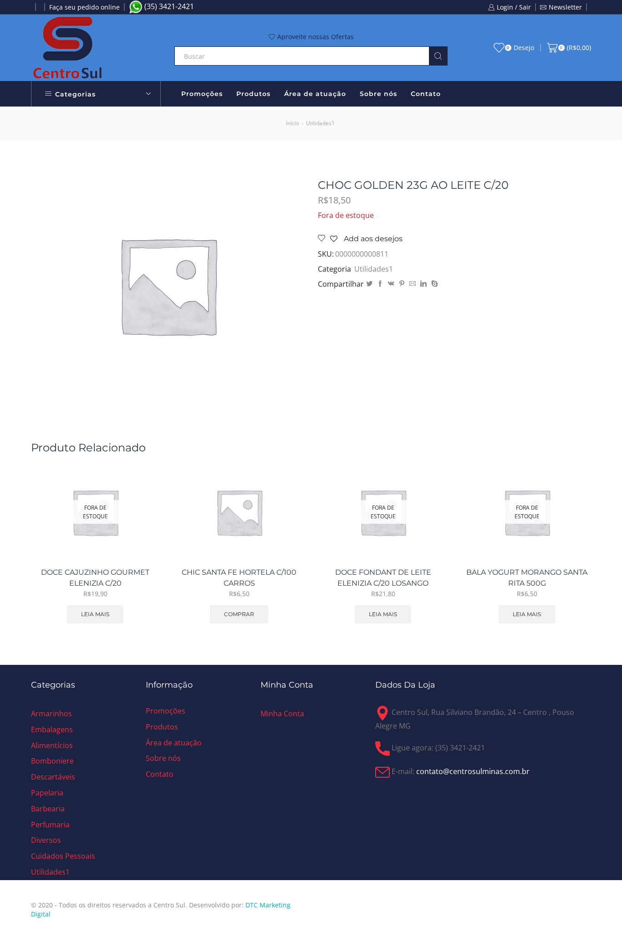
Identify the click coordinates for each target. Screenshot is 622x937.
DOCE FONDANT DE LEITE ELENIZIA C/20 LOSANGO (383, 578)
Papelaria (47, 793)
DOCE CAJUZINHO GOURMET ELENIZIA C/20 (95, 578)
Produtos (253, 94)
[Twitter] (369, 283)
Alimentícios (52, 745)
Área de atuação (315, 94)
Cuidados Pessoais (63, 856)
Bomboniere (52, 761)
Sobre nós (378, 94)
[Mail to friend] (412, 283)
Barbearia (48, 809)
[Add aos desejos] (142, 540)
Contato (426, 94)
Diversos (46, 840)
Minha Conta (282, 714)
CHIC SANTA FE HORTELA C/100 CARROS (239, 578)
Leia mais (95, 614)
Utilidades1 (320, 123)
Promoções (202, 94)
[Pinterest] (402, 283)
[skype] (433, 283)
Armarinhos (51, 714)
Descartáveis (53, 777)
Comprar (286, 520)
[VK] (391, 283)
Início (292, 123)
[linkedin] (423, 283)
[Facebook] (380, 283)
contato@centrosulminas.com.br (473, 771)
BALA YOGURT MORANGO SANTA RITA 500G (526, 578)
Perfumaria (50, 825)
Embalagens (52, 729)
